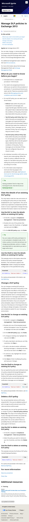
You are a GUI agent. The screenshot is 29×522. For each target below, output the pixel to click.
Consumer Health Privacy (7, 517)
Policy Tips (4, 476)
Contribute (4, 515)
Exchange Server (7, 188)
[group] (14, 273)
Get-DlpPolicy (5, 279)
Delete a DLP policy (7, 42)
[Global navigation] (1, 16)
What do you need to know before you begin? (13, 37)
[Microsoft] (14, 16)
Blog (21, 513)
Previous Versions (14, 513)
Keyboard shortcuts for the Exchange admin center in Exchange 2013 (15, 174)
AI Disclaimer (4, 513)
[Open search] (22, 16)
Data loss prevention (7, 473)
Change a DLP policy (7, 40)
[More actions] (26, 19)
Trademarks (4, 520)
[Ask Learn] (24, 19)
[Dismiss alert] (26, 2)
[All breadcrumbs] (2, 19)
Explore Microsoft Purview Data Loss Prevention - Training (14, 491)
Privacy (10, 515)
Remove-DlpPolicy (6, 466)
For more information (7, 44)
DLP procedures (9, 19)
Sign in (26, 16)
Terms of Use (20, 517)
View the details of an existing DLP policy (12, 39)
